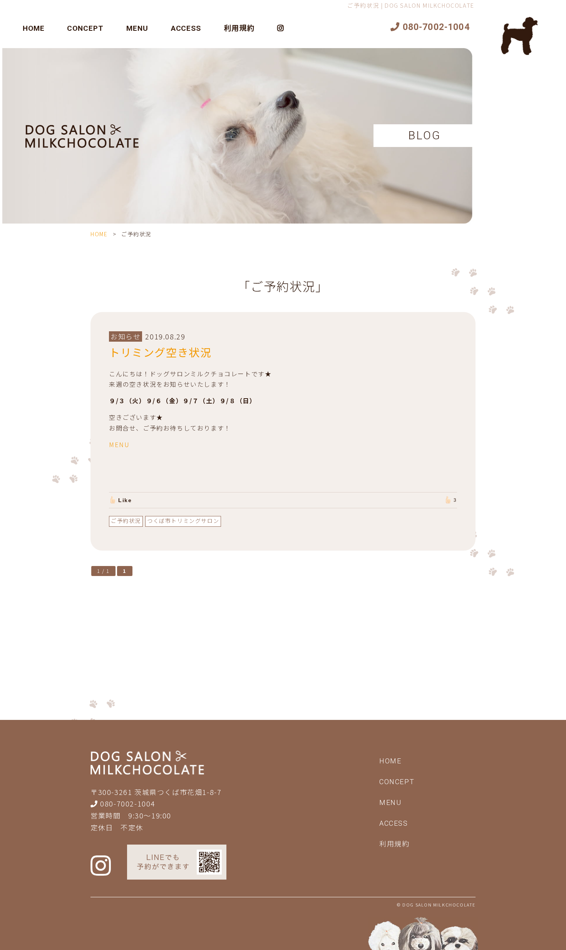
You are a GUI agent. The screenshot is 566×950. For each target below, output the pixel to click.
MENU (137, 28)
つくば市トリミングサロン (183, 520)
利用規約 (239, 28)
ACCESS (186, 28)
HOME (34, 28)
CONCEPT (85, 28)
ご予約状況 (126, 520)
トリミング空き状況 (160, 352)
